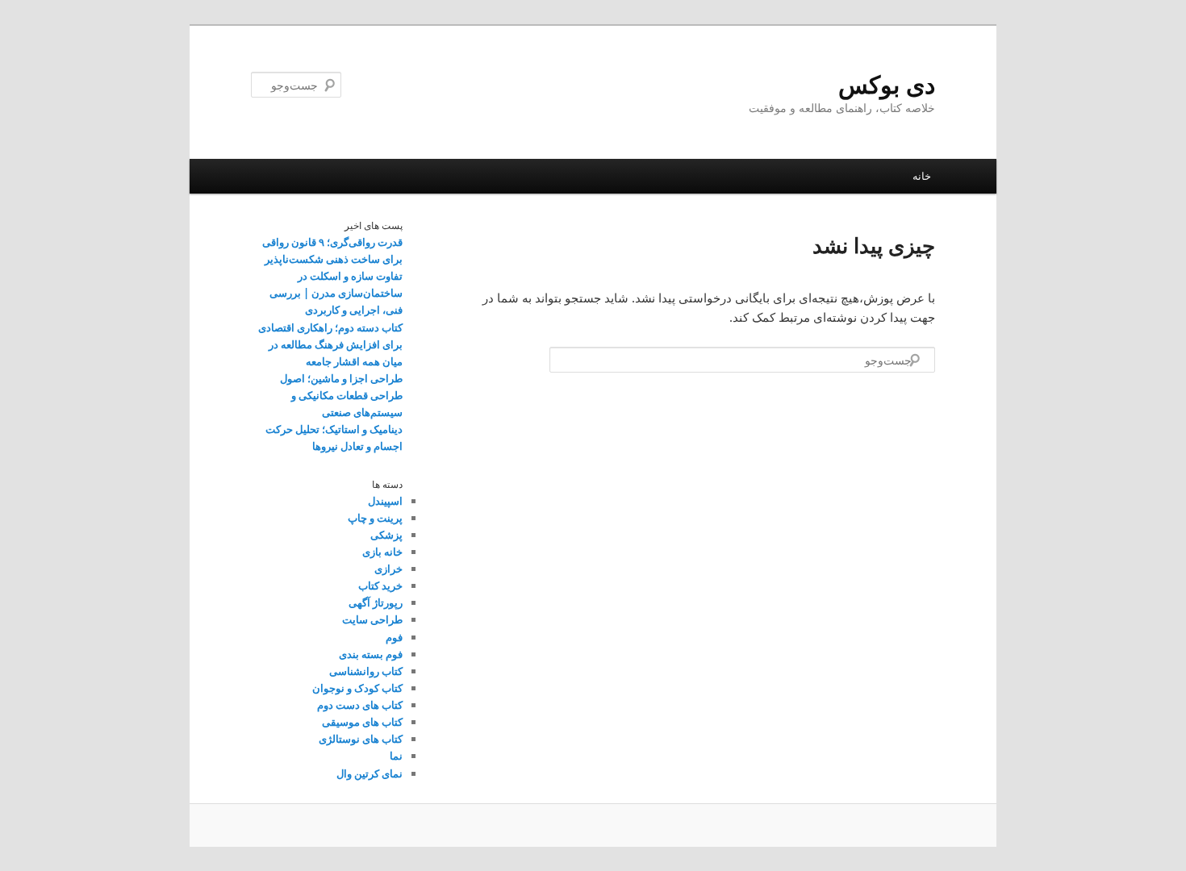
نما (396, 755)
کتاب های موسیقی (362, 722)
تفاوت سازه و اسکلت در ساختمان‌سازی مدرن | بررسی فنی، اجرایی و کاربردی (336, 293)
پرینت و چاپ (375, 518)
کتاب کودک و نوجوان (357, 688)
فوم (394, 637)
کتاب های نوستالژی (361, 738)
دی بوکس (886, 84)
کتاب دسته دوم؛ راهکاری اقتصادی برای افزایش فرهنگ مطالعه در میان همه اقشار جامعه (330, 344)
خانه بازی (382, 551)
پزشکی (386, 534)
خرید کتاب (380, 585)
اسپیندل (385, 501)
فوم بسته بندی (371, 654)
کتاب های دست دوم (360, 705)
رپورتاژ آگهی (376, 602)
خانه (921, 176)
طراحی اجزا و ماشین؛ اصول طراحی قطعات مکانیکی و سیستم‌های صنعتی (341, 395)
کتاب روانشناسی (366, 671)
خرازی (388, 568)
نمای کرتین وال (369, 773)
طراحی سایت (372, 619)
